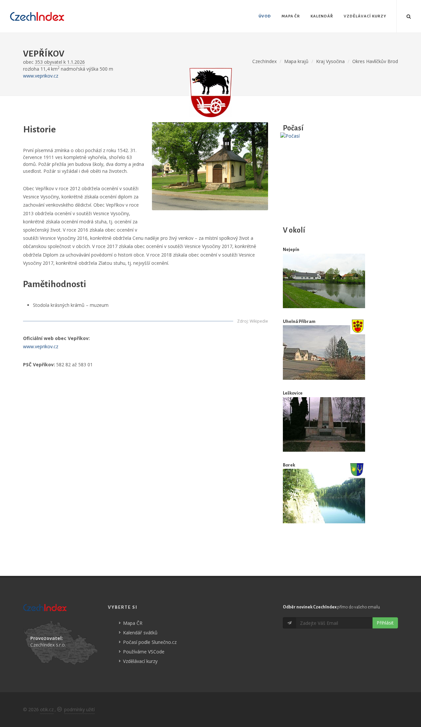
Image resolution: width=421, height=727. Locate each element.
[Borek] (324, 496)
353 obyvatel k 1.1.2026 (60, 62)
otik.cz (47, 709)
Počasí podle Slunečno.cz (150, 642)
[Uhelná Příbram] (324, 352)
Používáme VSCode (143, 651)
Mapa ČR (132, 623)
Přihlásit (385, 623)
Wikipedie (259, 321)
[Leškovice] (324, 424)
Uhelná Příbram (299, 321)
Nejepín (291, 249)
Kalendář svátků (140, 632)
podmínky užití (79, 709)
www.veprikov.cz (40, 76)
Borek (289, 465)
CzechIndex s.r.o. (48, 645)
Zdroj (242, 321)
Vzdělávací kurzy (140, 661)
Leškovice (293, 393)
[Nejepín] (324, 281)
